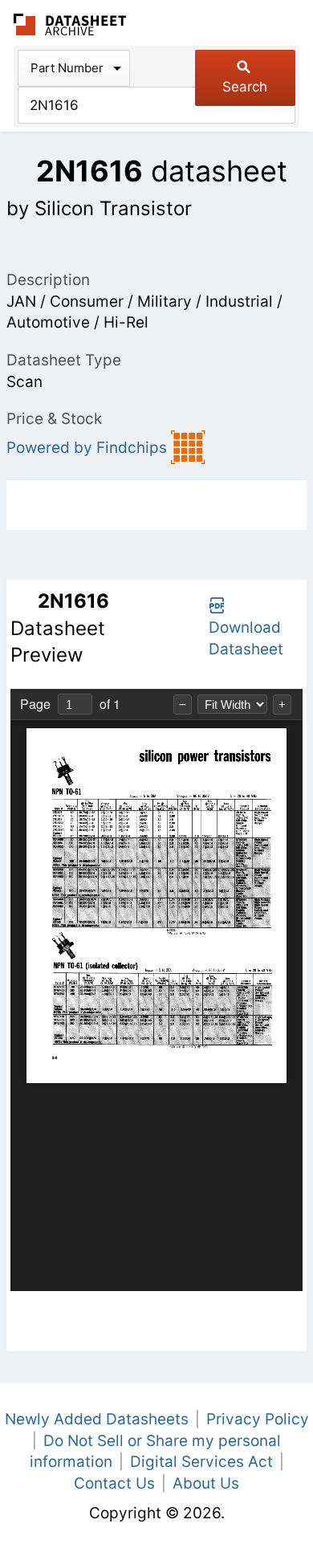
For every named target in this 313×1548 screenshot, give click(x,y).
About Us (206, 1483)
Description (48, 280)
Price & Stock (54, 418)
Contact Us (114, 1483)
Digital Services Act (201, 1461)
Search (244, 87)
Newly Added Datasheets (97, 1419)
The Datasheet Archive (70, 24)
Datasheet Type (63, 360)
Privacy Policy (257, 1419)
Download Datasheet (246, 638)
